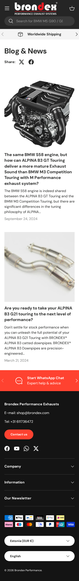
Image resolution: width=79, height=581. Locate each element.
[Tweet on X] (21, 62)
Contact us (19, 434)
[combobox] (39, 21)
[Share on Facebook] (31, 62)
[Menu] (7, 8)
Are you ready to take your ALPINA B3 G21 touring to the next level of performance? (38, 313)
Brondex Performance (28, 570)
